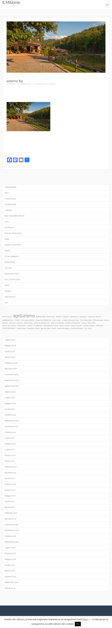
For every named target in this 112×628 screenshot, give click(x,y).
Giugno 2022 (10, 455)
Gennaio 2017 (10, 519)
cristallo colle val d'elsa (70, 320)
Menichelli (91, 323)
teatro (37, 328)
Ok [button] (78, 624)
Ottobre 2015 (10, 576)
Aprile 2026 (10, 351)
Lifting (83, 323)
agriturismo (24, 315)
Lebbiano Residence (72, 323)
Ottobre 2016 (10, 536)
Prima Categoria (11, 256)
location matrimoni (13, 245)
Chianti (17, 320)
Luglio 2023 (10, 438)
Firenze (5, 323)
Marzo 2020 (10, 478)
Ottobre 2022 (10, 444)
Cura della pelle (86, 320)
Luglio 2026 (10, 340)
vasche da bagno (77, 328)
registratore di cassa (50, 325)
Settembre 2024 (12, 420)
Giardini (20, 323)
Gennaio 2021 (10, 473)
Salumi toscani (76, 325)
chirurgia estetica (27, 320)
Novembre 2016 (12, 530)
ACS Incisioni (7, 317)
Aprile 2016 (10, 565)
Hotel (7, 239)
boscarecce (74, 317)
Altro (7, 193)
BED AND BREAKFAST (14, 216)
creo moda (56, 320)
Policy (85, 619)
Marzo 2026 (10, 357)
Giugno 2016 (10, 553)
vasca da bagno (63, 328)
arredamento (41, 317)
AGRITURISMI (10, 187)
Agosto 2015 (10, 588)
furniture (12, 323)
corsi (7, 222)
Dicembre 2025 (11, 374)
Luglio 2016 (10, 548)
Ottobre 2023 (10, 432)
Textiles (8, 291)
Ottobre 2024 (10, 415)
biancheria (51, 317)
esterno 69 (15, 81)
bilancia (66, 317)
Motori (7, 251)
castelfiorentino (8, 320)
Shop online (21, 328)
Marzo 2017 (10, 507)
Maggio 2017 (10, 496)
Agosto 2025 (10, 392)
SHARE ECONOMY (9, 328)
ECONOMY (9, 227)
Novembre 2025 (12, 380)
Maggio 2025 (10, 403)
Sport (7, 285)
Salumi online (65, 325)
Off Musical (22, 325)
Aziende (8, 210)
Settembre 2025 (12, 386)
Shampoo (99, 325)
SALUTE (8, 268)
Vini (6, 302)
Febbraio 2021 (11, 467)
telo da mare (45, 328)
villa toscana (10, 297)
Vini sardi (88, 328)
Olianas (30, 325)
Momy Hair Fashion (9, 325)
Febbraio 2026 (11, 363)
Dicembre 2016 (11, 525)
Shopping (30, 328)
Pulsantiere (38, 325)
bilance (59, 317)
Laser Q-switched (57, 323)
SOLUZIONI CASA (12, 279)
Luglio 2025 (10, 397)
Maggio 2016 (10, 559)
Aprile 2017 (9, 501)
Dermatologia (98, 320)
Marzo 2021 (10, 461)
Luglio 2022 (10, 449)
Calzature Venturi (94, 317)
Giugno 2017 (10, 490)
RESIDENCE (10, 262)
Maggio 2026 (10, 345)
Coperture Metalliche (43, 320)
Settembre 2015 (11, 582)
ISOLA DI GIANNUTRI (42, 323)
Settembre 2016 (12, 542)
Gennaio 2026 (11, 369)
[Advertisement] (56, 93)
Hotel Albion (28, 323)
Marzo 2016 (10, 571)
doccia (106, 320)
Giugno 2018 (10, 484)
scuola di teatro (89, 325)
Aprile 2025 (10, 409)
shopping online (12, 274)
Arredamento (10, 204)
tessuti (53, 328)
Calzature (83, 317)
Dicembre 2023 (11, 426)
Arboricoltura (10, 199)
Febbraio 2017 (11, 513)
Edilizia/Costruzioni (13, 233)
